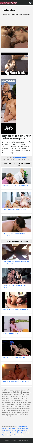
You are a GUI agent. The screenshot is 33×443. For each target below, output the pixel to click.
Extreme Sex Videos (8, 433)
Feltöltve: (6, 159)
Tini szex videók (22, 429)
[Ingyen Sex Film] (8, 2)
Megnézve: (21, 159)
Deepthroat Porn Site (21, 431)
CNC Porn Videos (7, 431)
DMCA (19, 440)
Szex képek (11, 429)
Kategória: (9, 158)
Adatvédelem (25, 440)
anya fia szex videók (20, 158)
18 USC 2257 (13, 440)
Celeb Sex (20, 433)
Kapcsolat (7, 440)
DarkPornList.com (18, 435)
